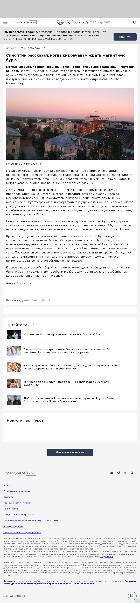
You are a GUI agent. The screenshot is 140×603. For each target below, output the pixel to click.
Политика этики (11, 508)
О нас (6, 485)
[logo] (20, 473)
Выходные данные (13, 526)
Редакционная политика (16, 502)
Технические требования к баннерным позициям (30, 520)
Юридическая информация (18, 514)
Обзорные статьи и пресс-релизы (22, 532)
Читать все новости (70, 452)
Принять (125, 36)
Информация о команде (16, 491)
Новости (11, 48)
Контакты (8, 497)
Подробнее (106, 556)
